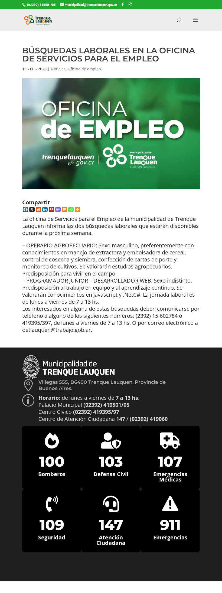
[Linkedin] (45, 209)
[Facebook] (25, 209)
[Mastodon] (58, 209)
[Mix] (64, 209)
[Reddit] (38, 209)
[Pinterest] (51, 209)
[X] (32, 209)
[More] (77, 209)
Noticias (58, 68)
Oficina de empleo (84, 68)
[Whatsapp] (71, 209)
